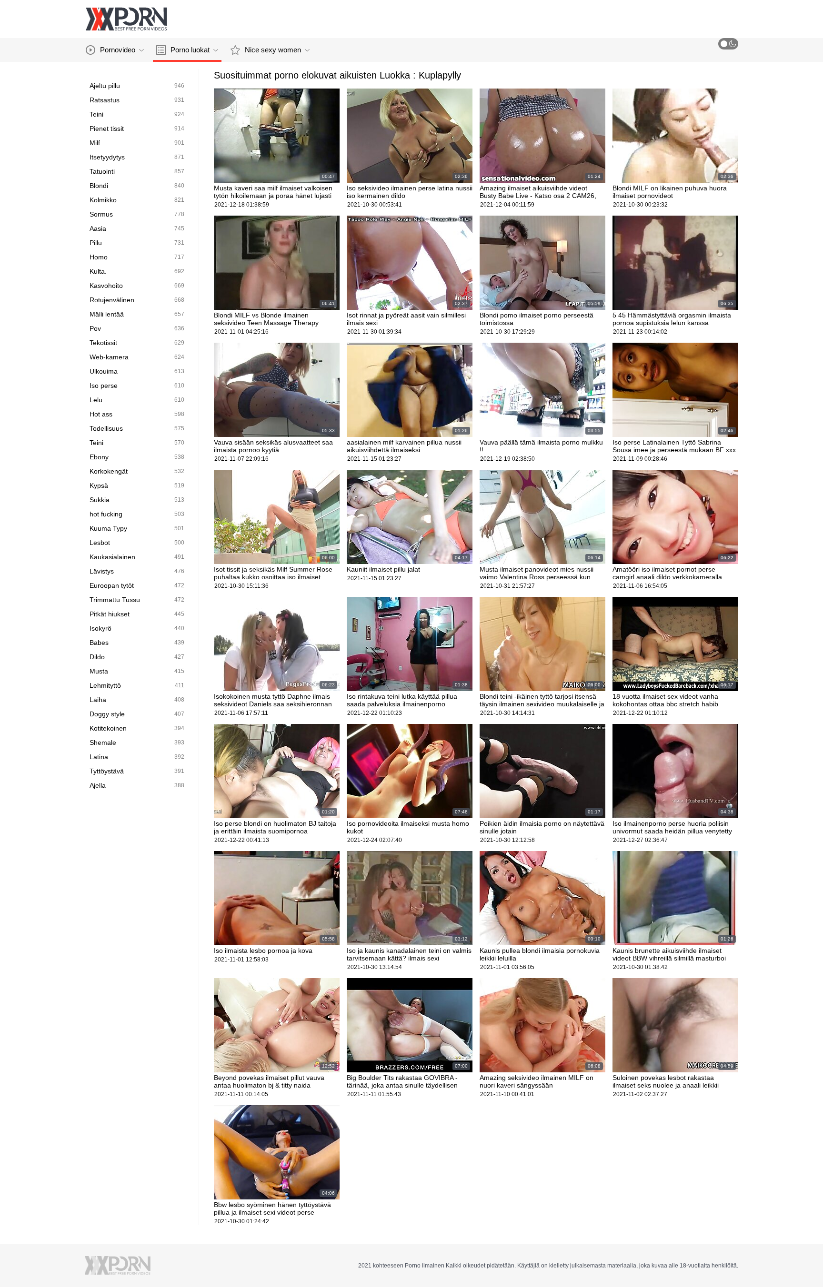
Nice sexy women (273, 50)
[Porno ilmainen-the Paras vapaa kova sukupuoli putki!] (126, 19)
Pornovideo (117, 50)
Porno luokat (190, 50)
